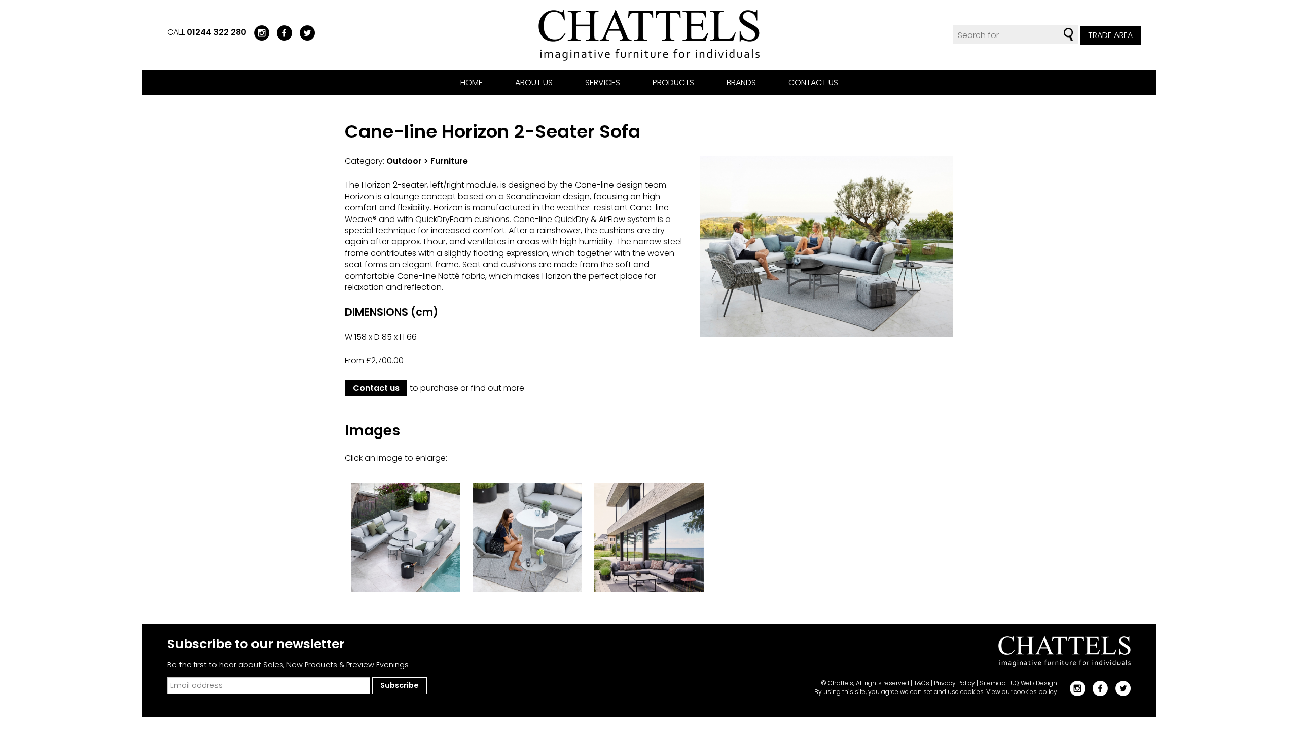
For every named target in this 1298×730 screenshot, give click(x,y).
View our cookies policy (1021, 691)
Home (471, 82)
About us (534, 82)
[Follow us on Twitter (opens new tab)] (303, 32)
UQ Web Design (1034, 683)
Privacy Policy (954, 683)
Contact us (813, 82)
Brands (741, 82)
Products (673, 82)
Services (602, 82)
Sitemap (993, 683)
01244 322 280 (216, 32)
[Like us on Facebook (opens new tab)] (280, 32)
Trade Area (1110, 35)
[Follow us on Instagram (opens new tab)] (257, 32)
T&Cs (921, 683)
